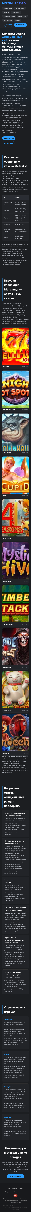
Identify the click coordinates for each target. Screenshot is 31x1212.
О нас (8, 1188)
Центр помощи (8, 8)
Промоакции (15, 12)
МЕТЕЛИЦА (14, 3)
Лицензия (22, 1188)
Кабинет (9, 25)
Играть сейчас (9, 138)
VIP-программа (20, 8)
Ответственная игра (20, 1192)
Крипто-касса (8, 20)
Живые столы (22, 16)
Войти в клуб (8, 143)
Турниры (6, 12)
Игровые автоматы (9, 16)
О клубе (17, 20)
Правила (14, 1188)
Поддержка (8, 1192)
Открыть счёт (20, 24)
